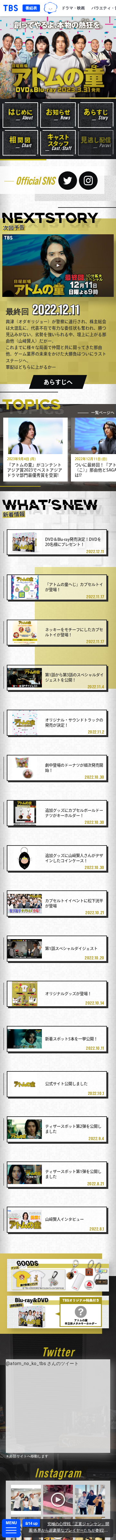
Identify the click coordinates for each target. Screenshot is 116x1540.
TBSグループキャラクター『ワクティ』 (50, 8)
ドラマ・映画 (73, 8)
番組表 (31, 8)
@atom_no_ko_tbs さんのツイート (42, 1363)
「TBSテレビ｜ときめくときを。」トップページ (10, 8)
